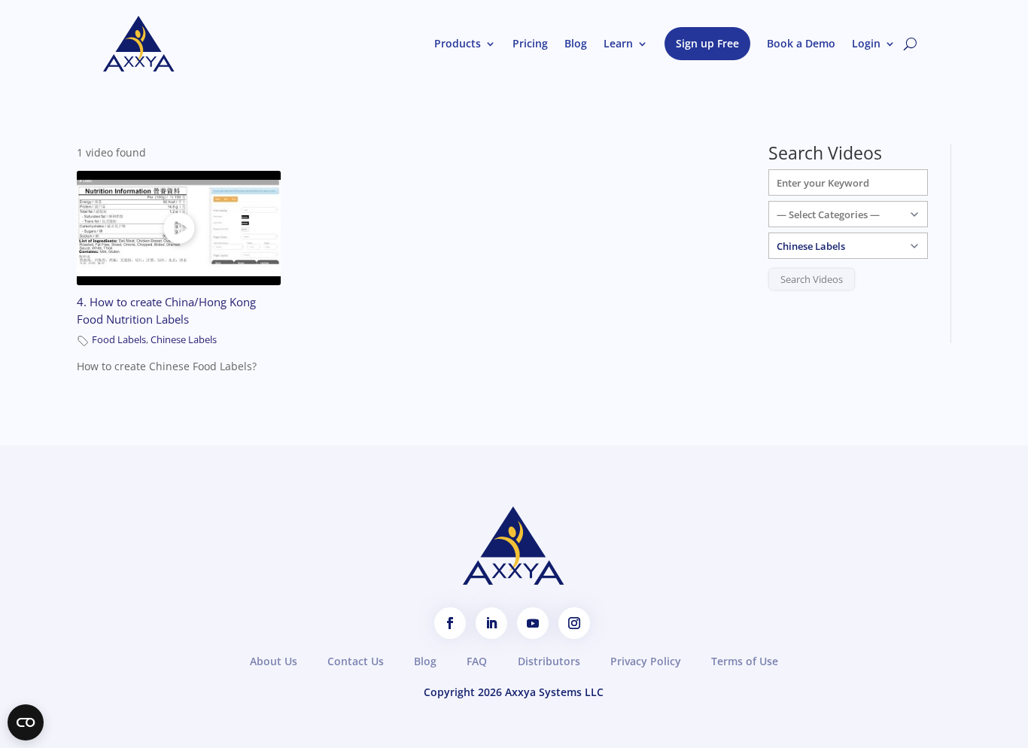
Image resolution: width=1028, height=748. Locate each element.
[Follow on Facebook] (450, 623)
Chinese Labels (184, 339)
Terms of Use (744, 661)
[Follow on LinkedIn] (491, 623)
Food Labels (119, 339)
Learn (618, 43)
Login (866, 43)
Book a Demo (801, 43)
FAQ (477, 661)
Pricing (530, 43)
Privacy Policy (645, 661)
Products (457, 43)
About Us (273, 661)
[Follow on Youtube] (533, 623)
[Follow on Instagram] (574, 623)
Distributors (549, 661)
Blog (575, 43)
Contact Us (355, 661)
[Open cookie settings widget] (26, 722)
